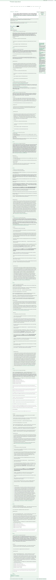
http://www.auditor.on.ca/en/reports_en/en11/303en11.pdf (21, 213)
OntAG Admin (17, 15)
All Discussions (12, 11)
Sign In (46, 0)
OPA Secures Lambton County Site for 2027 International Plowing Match (41, 44)
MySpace (12, 26)
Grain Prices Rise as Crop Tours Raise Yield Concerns (42, 53)
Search (55, 0)
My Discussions (16, 11)
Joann (16, 49)
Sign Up (44, 0)
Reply (13, 47)
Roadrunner (17, 132)
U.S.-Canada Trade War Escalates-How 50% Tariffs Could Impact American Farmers (42, 58)
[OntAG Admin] (11, 15)
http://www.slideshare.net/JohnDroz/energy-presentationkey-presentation (23, 443)
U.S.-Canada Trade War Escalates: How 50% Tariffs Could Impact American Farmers (42, 66)
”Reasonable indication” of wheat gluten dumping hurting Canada (42, 49)
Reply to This (12, 28)
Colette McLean (17, 31)
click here (16, 20)
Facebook (15, 26)
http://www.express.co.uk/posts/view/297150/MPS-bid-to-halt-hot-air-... (20, 83)
